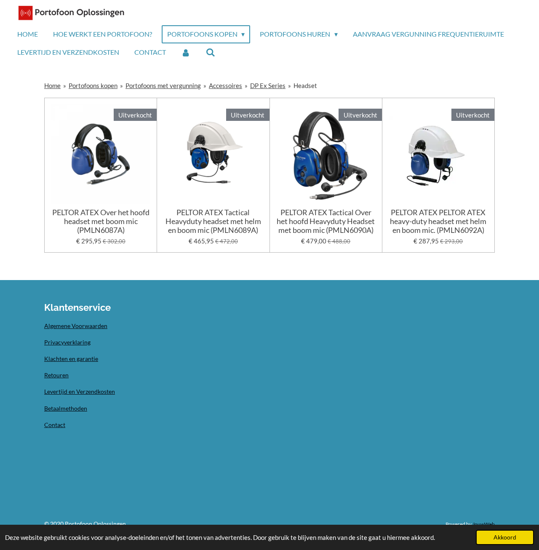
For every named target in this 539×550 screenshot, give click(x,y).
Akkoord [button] (505, 537)
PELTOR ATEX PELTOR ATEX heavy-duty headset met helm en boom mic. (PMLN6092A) (438, 221)
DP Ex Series (268, 85)
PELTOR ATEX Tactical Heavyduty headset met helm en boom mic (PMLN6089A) (213, 221)
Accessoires (225, 85)
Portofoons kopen (93, 85)
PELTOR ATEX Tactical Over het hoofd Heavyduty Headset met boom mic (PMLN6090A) (326, 221)
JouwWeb (483, 524)
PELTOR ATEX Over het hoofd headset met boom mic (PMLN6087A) (100, 221)
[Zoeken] (210, 52)
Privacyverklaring (67, 342)
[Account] (186, 52)
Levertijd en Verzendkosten (79, 391)
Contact (54, 424)
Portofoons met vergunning (163, 85)
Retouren (56, 375)
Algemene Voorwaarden (75, 325)
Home (52, 85)
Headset (305, 85)
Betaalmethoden (65, 408)
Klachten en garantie (71, 358)
